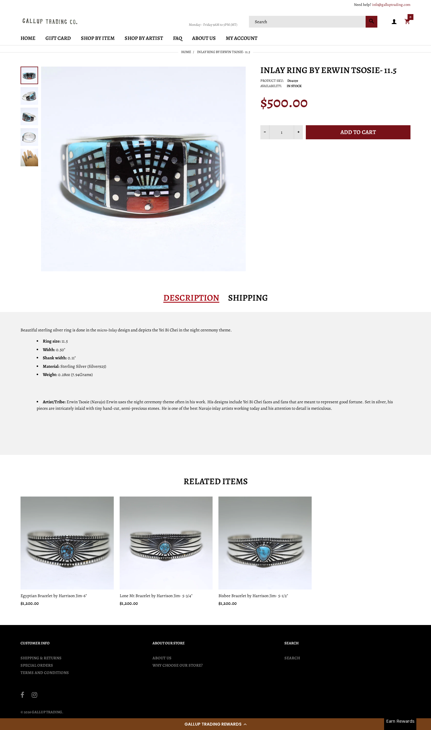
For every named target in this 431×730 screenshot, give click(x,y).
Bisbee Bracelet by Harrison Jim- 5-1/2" (253, 596)
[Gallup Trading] (50, 21)
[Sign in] (394, 22)
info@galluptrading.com (391, 4)
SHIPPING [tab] (248, 297)
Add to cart (358, 132)
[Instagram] (34, 696)
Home (186, 52)
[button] (215, 724)
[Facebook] (22, 696)
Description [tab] (191, 297)
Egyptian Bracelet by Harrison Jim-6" (54, 596)
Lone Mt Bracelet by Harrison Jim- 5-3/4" (156, 596)
